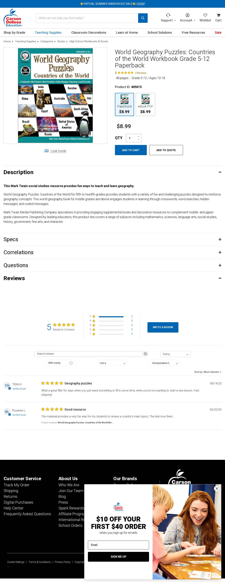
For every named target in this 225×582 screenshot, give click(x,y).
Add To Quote (166, 150)
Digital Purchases (18, 502)
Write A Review (163, 327)
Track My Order (17, 485)
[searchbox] (88, 354)
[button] (112, 172)
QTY (118, 138)
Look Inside (58, 151)
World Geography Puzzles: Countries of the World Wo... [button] (85, 422)
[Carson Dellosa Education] (13, 18)
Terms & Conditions (40, 562)
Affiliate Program (73, 514)
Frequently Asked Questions (27, 514)
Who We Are (69, 485)
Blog (62, 496)
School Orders (70, 525)
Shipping (11, 491)
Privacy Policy (62, 562)
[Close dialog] (217, 489)
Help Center (14, 508)
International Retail (75, 520)
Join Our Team (71, 491)
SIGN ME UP (118, 557)
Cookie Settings (15, 562)
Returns (10, 496)
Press (63, 502)
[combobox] (175, 354)
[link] (130, 73)
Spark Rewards (71, 508)
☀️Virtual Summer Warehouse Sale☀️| (112, 4)
